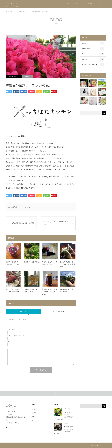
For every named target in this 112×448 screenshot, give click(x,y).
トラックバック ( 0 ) (58, 311)
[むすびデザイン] (20, 4)
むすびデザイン (101, 445)
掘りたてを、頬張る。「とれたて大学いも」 (13, 291)
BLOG (101, 4)
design (92, 43)
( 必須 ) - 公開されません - (17, 335)
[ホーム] (6, 8)
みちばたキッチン (13, 76)
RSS (10, 427)
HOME (67, 4)
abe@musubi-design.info (15, 423)
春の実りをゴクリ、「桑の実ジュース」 (55, 223)
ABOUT (78, 4)
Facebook (6, 427)
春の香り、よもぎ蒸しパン (31, 263)
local (92, 54)
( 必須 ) (11, 329)
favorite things (92, 48)
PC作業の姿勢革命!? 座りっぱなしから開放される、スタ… (63, 430)
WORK (90, 4)
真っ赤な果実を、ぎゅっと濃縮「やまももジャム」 (49, 292)
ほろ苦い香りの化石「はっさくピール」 (31, 291)
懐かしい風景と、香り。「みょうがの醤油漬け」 (67, 264)
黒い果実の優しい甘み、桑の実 (23, 223)
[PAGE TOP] (56, 393)
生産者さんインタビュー (92, 64)
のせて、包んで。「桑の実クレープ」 (49, 263)
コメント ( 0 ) (23, 311)
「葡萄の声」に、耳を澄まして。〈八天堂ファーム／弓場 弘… (63, 416)
